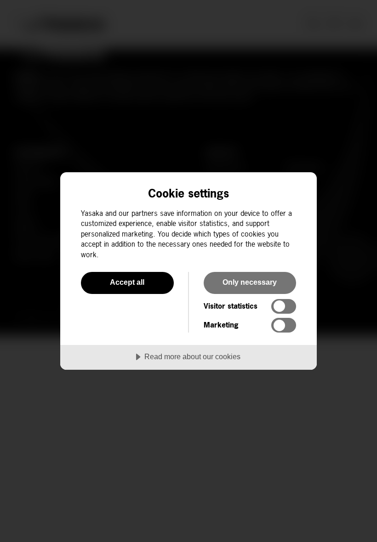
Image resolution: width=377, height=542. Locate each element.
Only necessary (250, 282)
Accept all (127, 282)
